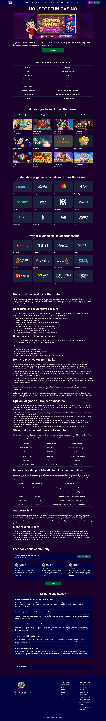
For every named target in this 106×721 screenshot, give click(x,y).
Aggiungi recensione (84, 556)
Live (42, 115)
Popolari (21, 115)
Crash (62, 115)
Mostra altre (53, 583)
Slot (82, 115)
